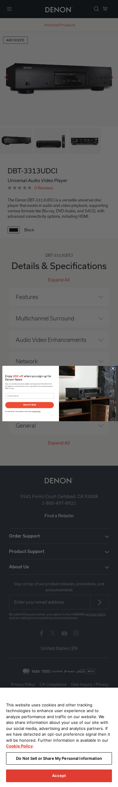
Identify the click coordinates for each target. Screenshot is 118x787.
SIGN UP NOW (29, 405)
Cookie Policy (19, 746)
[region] (59, 737)
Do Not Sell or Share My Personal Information (59, 758)
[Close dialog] (113, 368)
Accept (59, 775)
